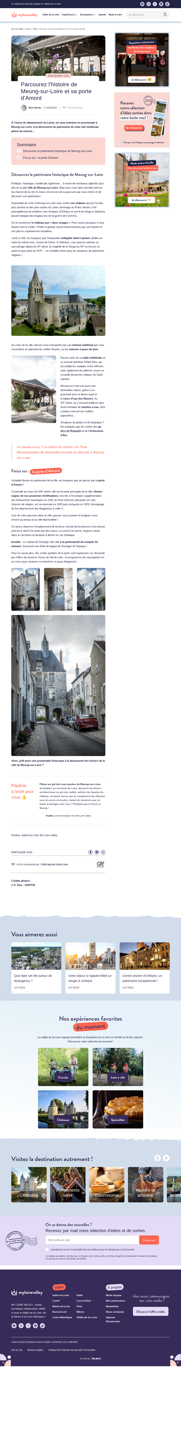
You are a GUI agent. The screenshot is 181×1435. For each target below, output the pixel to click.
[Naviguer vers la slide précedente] (157, 1158)
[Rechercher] (165, 15)
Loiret (28, 29)
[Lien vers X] (103, 852)
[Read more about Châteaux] (63, 1109)
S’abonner (149, 1240)
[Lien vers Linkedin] (97, 852)
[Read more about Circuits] (63, 1067)
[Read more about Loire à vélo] (118, 1067)
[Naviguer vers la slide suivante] (166, 1158)
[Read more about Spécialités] (118, 1109)
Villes (35, 29)
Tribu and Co (96, 1358)
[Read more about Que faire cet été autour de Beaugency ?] (36, 968)
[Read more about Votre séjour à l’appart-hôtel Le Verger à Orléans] (90, 968)
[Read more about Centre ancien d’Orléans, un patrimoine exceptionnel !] (145, 968)
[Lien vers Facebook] (90, 852)
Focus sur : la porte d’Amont (40, 157)
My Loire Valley (17, 29)
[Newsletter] (142, 146)
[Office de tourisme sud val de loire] (142, 206)
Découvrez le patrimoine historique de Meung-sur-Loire (57, 151)
